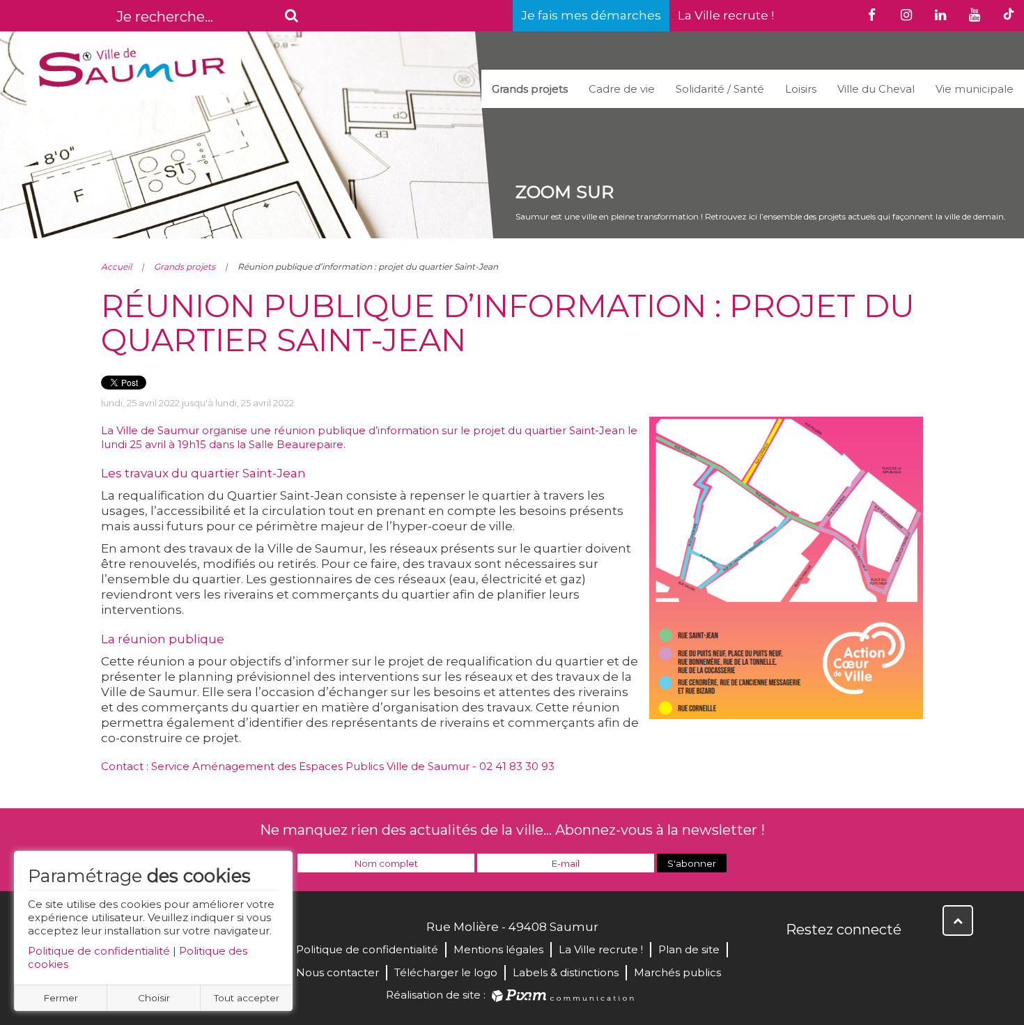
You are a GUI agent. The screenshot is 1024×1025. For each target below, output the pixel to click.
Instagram (889, 959)
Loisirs (800, 88)
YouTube (858, 959)
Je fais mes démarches (591, 15)
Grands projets (530, 88)
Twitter (828, 959)
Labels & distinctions (566, 972)
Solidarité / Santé (720, 88)
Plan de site (689, 949)
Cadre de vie (622, 88)
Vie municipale (975, 88)
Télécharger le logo (445, 972)
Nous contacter (337, 972)
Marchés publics (677, 972)
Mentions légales (498, 949)
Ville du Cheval (876, 88)
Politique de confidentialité (99, 950)
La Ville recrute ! (726, 15)
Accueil (116, 266)
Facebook (797, 959)
